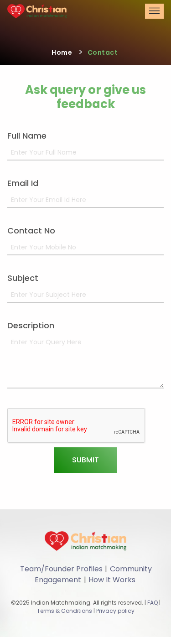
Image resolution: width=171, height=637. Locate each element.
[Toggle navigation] (154, 11)
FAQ (152, 602)
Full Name (27, 135)
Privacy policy (115, 611)
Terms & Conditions (64, 611)
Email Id (22, 183)
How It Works (111, 580)
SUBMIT (85, 460)
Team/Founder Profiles (61, 569)
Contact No (31, 230)
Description (30, 325)
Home (62, 52)
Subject (22, 278)
